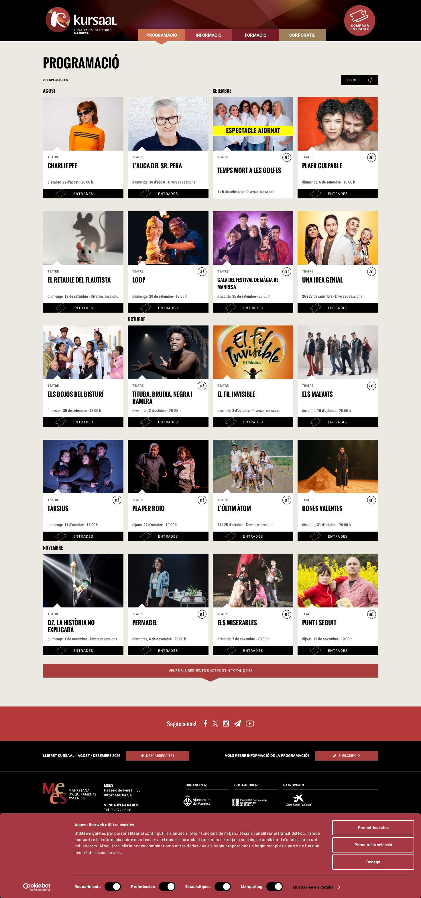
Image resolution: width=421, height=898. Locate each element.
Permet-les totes (373, 827)
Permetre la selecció (373, 844)
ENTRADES (83, 194)
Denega (373, 862)
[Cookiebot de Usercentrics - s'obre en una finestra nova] (37, 887)
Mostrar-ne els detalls (313, 887)
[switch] (167, 886)
